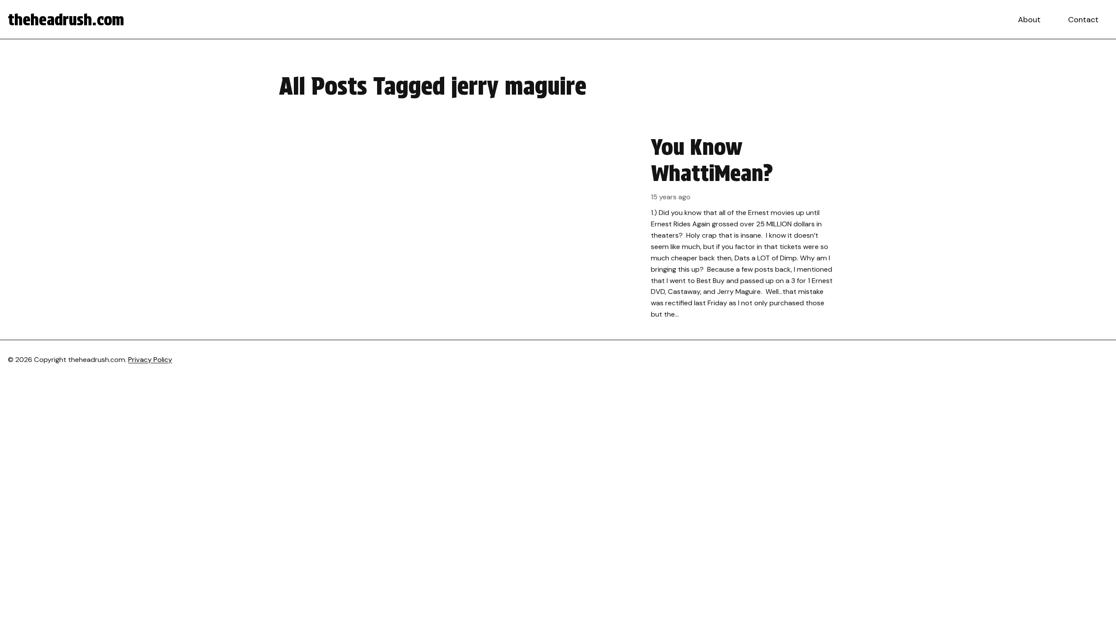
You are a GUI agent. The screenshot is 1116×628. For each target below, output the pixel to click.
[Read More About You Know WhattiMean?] (558, 227)
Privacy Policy (150, 359)
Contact (1083, 19)
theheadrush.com (66, 19)
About (1029, 19)
